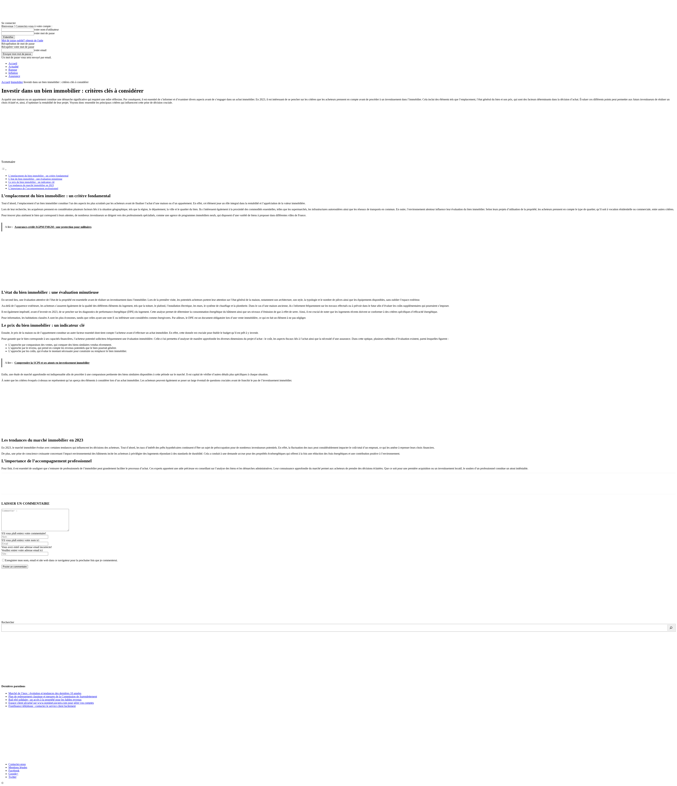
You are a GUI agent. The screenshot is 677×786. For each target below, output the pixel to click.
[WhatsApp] (45, 486)
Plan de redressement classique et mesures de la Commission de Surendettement (52, 696)
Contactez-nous (17, 764)
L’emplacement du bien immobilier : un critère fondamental (38, 175)
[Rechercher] (671, 628)
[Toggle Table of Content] (4, 169)
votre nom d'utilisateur (46, 29)
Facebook (13, 770)
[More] (58, 486)
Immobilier (17, 82)
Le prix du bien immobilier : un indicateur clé (31, 182)
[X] (20, 486)
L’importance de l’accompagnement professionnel (33, 188)
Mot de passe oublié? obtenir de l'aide (22, 40)
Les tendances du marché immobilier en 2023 (31, 185)
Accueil (12, 63)
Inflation (13, 72)
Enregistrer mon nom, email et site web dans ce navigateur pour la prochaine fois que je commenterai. (61, 560)
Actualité (13, 66)
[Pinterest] (32, 486)
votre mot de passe (44, 33)
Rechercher (7, 622)
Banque (12, 69)
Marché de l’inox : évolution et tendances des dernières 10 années (44, 693)
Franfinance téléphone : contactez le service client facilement (42, 706)
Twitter (12, 776)
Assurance (14, 76)
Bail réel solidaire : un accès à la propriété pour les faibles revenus (44, 699)
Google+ (13, 773)
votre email (40, 50)
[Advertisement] (338, 131)
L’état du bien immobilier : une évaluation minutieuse (35, 178)
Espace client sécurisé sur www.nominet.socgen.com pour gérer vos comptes (51, 702)
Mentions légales (17, 767)
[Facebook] (7, 486)
